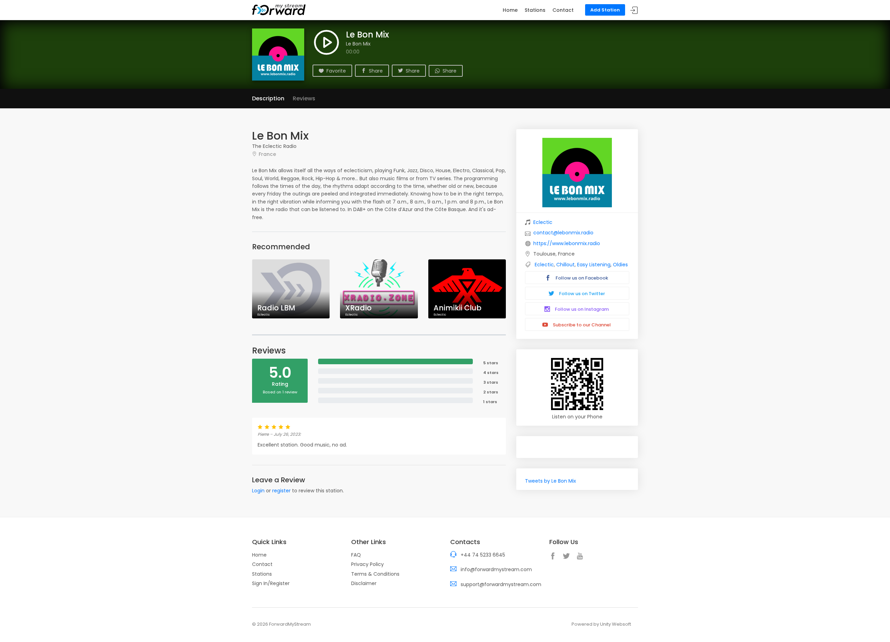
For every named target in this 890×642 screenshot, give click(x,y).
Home (510, 10)
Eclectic (542, 222)
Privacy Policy (367, 564)
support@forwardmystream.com (501, 584)
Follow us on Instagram (581, 309)
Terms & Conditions (375, 573)
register (281, 490)
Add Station (605, 10)
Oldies (620, 264)
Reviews (304, 98)
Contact (563, 10)
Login (258, 490)
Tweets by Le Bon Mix (550, 480)
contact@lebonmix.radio (563, 232)
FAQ (356, 554)
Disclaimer (364, 583)
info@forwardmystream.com (496, 569)
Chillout (565, 264)
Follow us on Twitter (581, 293)
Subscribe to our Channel (581, 325)
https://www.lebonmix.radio (566, 243)
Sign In (634, 10)
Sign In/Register (271, 583)
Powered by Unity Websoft (601, 624)
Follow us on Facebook (581, 278)
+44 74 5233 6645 (483, 554)
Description (268, 98)
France (267, 154)
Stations (535, 10)
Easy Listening (593, 264)
